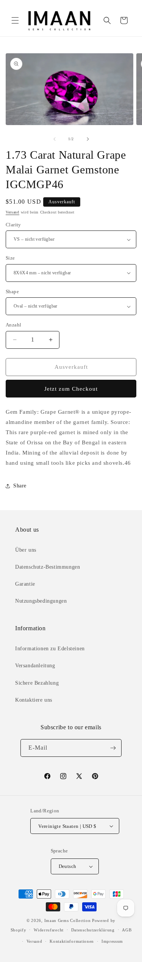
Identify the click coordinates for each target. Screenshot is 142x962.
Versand (12, 212)
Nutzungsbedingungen (41, 601)
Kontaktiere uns (33, 700)
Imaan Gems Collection (67, 920)
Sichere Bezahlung (37, 683)
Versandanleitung (35, 665)
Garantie (25, 584)
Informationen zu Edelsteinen (50, 648)
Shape (12, 291)
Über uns (25, 550)
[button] (15, 20)
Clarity (13, 224)
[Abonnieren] (113, 748)
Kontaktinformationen (72, 941)
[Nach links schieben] (54, 139)
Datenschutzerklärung (93, 930)
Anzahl (13, 325)
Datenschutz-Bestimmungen (47, 567)
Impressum (112, 941)
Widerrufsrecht (49, 930)
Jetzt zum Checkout (71, 389)
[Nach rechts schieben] (88, 139)
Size (10, 258)
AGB (126, 930)
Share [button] (20, 486)
